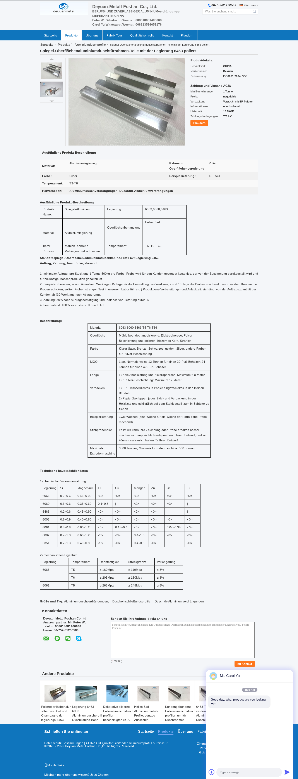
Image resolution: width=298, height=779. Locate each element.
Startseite (50, 35)
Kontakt (167, 35)
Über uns (92, 35)
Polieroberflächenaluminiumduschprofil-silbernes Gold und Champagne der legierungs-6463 (56, 713)
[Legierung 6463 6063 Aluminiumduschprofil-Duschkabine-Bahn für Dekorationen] (86, 693)
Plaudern (187, 35)
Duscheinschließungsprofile (131, 601)
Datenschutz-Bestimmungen (63, 743)
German (250, 5)
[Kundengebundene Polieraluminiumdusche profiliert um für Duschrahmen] (179, 693)
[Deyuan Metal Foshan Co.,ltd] (64, 8)
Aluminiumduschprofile (90, 44)
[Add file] (212, 772)
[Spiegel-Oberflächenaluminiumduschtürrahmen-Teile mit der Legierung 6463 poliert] (51, 70)
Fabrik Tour (114, 35)
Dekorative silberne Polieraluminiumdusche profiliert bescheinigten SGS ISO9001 (118, 715)
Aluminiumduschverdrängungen (86, 601)
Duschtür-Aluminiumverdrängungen (179, 601)
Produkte (71, 35)
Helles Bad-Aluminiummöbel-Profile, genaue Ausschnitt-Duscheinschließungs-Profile (149, 717)
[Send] (287, 772)
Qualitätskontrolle (142, 35)
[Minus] (287, 675)
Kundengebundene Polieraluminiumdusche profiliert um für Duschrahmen (180, 713)
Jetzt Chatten (99, 774)
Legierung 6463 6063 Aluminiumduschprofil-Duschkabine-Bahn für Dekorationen (87, 715)
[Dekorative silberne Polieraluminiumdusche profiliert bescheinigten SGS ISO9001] (117, 693)
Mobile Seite (55, 765)
